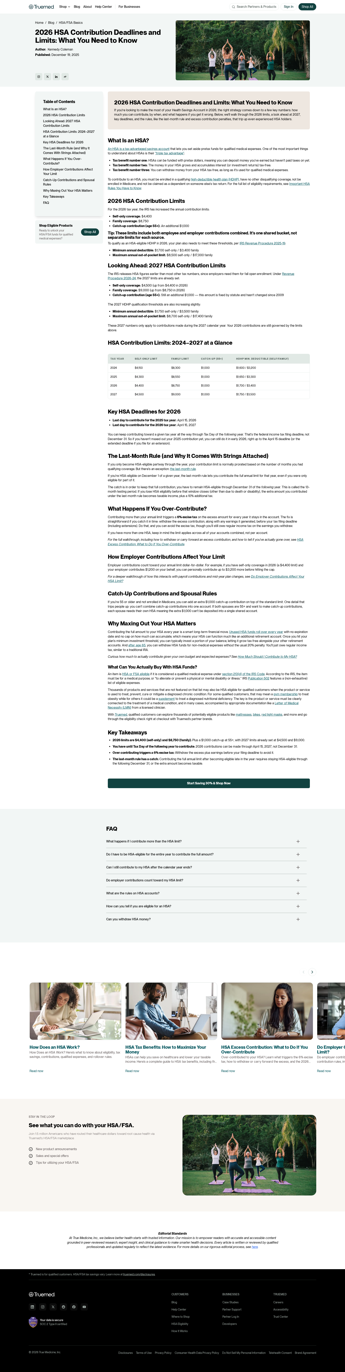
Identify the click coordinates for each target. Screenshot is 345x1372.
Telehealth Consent (280, 1352)
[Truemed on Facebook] (73, 1306)
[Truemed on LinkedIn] (56, 76)
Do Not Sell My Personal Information (244, 1352)
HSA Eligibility (180, 1323)
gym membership (286, 694)
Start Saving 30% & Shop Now (209, 783)
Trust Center (280, 1316)
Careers (278, 1302)
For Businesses (129, 7)
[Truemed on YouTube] (84, 1306)
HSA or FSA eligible (136, 674)
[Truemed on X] (47, 76)
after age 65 (137, 645)
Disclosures (125, 1352)
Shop (63, 7)
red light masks (272, 714)
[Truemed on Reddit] (63, 1306)
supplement (167, 699)
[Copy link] (65, 76)
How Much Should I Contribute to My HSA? (267, 657)
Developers (229, 1323)
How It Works (180, 1331)
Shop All (90, 232)
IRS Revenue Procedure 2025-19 (262, 243)
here (255, 1247)
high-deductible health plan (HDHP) (215, 179)
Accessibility (280, 1309)
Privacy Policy (163, 1352)
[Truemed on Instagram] (38, 76)
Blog (77, 7)
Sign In (288, 7)
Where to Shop (181, 1316)
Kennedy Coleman (60, 49)
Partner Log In (230, 1316)
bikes (256, 714)
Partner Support (231, 1309)
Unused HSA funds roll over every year (256, 632)
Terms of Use (144, 1352)
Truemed (121, 714)
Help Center (103, 7)
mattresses (244, 714)
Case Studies (230, 1302)
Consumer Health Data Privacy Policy (197, 1352)
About (87, 7)
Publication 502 (258, 678)
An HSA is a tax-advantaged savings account (139, 149)
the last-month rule (183, 469)
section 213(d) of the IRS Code (243, 674)
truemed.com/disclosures (139, 1274)
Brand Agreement (305, 1352)
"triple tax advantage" (169, 153)
